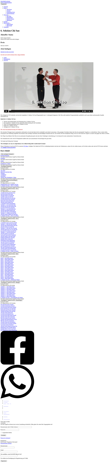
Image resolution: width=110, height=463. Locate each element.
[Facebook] (55, 348)
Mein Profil (6, 417)
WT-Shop (25, 146)
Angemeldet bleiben (7, 432)
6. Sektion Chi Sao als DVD (8, 147)
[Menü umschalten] (7, 8)
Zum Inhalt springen (5, 1)
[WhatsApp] (55, 382)
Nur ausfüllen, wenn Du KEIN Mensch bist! (11, 454)
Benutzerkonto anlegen (6, 443)
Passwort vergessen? (5, 438)
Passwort (3, 429)
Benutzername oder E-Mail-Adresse (9, 427)
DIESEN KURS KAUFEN (7, 52)
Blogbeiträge (7, 407)
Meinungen (6, 408)
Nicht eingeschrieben (6, 38)
